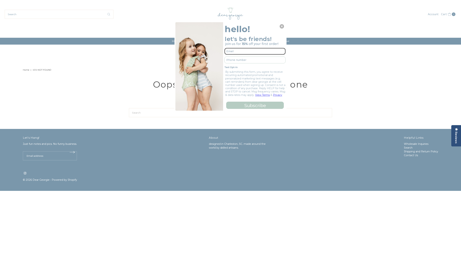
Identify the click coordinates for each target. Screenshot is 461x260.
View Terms (262, 95)
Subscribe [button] (255, 105)
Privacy (277, 95)
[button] (282, 26)
